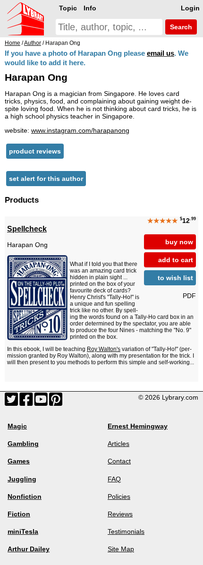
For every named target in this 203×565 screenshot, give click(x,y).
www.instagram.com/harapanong (80, 130)
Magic (17, 426)
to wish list (175, 278)
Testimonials (126, 531)
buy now (179, 242)
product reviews (35, 151)
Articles (118, 443)
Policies (119, 496)
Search (180, 27)
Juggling (22, 479)
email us (160, 53)
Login (190, 8)
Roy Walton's (103, 349)
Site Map (121, 549)
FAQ (114, 479)
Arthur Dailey (29, 549)
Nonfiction (25, 496)
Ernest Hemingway (138, 426)
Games (19, 461)
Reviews (120, 514)
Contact (119, 461)
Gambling (23, 443)
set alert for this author (46, 178)
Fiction (19, 514)
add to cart (175, 260)
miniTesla (23, 531)
